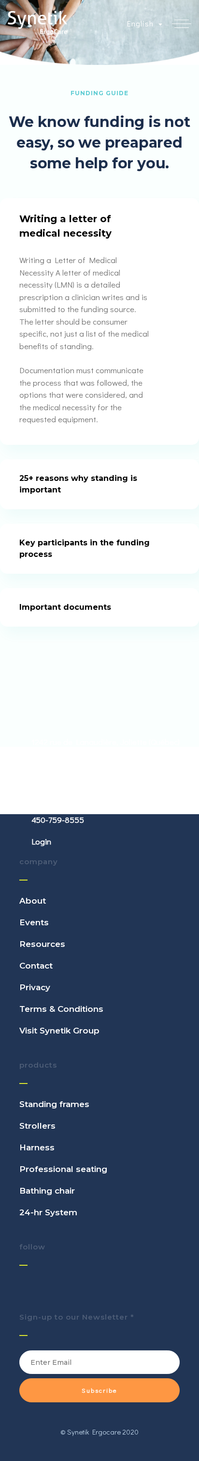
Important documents (65, 607)
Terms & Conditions (61, 1009)
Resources (42, 944)
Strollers (37, 1126)
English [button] (141, 23)
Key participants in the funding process (84, 548)
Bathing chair (47, 1191)
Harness (37, 1147)
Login (41, 841)
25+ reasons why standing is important (78, 484)
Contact (36, 965)
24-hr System (48, 1212)
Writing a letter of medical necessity (65, 226)
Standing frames (54, 1104)
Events (34, 922)
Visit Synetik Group (59, 1030)
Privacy (34, 987)
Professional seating (63, 1169)
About (32, 901)
